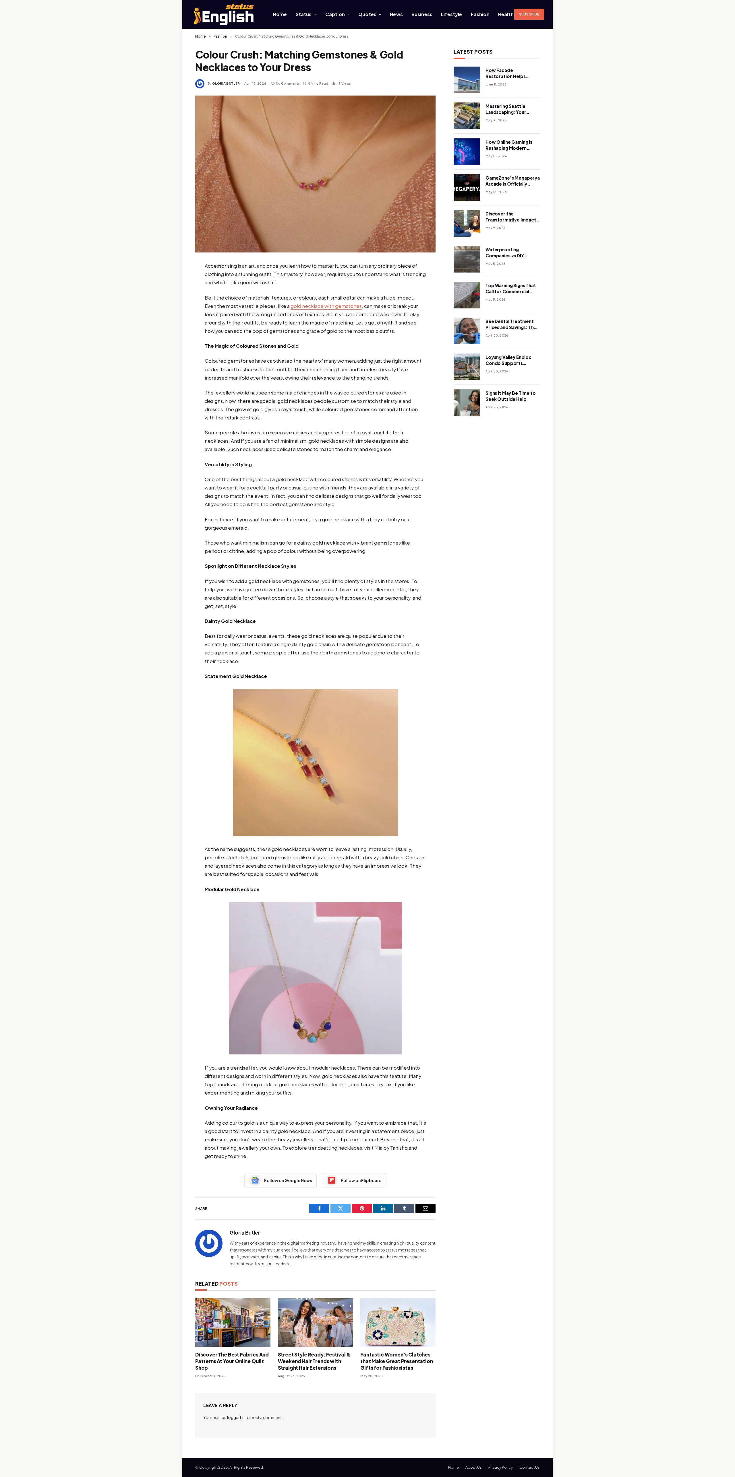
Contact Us (529, 1467)
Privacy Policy (500, 1467)
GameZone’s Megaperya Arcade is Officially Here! (513, 181)
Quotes (367, 14)
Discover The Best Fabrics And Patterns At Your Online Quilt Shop (232, 1361)
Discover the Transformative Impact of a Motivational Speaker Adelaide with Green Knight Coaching (511, 217)
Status (304, 14)
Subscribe (529, 14)
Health (506, 14)
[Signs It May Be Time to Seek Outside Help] (467, 402)
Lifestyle (451, 14)
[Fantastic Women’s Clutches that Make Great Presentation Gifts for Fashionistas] (398, 1322)
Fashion (480, 14)
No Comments (288, 83)
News (396, 14)
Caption (335, 14)
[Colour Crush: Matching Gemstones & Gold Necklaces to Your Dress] (315, 174)
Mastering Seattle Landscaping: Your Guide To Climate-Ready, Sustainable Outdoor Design (506, 109)
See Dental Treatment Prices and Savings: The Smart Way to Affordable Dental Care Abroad (511, 324)
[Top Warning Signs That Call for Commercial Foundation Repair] (467, 295)
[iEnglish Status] (225, 14)
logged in (236, 1417)
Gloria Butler (226, 83)
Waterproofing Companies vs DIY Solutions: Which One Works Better (509, 253)
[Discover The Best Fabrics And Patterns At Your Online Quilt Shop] (232, 1322)
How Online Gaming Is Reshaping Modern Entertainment (509, 145)
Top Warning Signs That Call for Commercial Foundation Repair (511, 289)
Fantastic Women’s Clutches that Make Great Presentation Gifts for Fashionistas (396, 1361)
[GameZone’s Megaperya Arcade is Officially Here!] (467, 187)
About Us (473, 1467)
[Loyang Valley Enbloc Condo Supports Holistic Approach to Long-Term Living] (467, 366)
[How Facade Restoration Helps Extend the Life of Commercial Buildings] (467, 80)
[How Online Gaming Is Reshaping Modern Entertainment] (467, 151)
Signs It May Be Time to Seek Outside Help (511, 396)
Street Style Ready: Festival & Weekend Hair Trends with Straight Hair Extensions (314, 1361)
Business (421, 14)
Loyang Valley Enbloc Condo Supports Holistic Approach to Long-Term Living (509, 360)
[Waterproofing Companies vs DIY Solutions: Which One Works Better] (467, 259)
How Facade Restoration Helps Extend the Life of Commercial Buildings (509, 73)
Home (280, 14)
